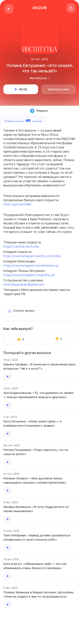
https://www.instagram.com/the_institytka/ (32, 256)
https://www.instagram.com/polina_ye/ (29, 275)
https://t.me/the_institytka (21, 246)
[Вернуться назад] (8, 9)
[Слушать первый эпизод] (7, 376)
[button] (39, 7)
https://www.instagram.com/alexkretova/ (30, 265)
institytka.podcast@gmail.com (23, 284)
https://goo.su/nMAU (17, 204)
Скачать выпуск (24, 310)
